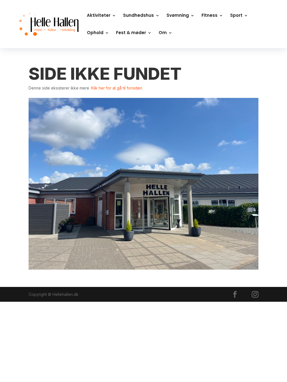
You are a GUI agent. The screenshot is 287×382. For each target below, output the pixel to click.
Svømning (177, 15)
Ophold (95, 33)
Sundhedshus (138, 15)
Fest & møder (131, 33)
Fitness (209, 15)
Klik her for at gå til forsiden (116, 88)
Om (163, 33)
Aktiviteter (98, 15)
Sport (236, 15)
